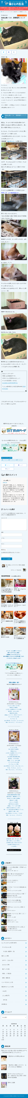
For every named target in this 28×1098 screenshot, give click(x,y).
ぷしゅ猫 (14, 917)
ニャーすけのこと (7, 982)
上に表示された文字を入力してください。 (11, 552)
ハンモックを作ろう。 (13, 880)
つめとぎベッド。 (11, 141)
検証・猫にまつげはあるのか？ (15, 873)
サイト (2, 543)
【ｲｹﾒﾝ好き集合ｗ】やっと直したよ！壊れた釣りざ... (16, 927)
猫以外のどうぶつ (8, 986)
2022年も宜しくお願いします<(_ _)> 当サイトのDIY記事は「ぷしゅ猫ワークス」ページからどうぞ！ (14, 8)
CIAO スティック (11, 920)
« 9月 (2, 1039)
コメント (4, 518)
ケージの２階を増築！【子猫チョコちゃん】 (16, 868)
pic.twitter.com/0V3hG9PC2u (10, 383)
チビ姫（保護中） (8, 951)
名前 (2, 532)
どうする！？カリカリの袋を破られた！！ (16, 888)
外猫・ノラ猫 (6, 973)
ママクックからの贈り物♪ (14, 900)
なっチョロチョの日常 (7, 457)
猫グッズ (16, 870)
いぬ (4, 991)
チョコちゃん (12, 460)
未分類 (4, 1004)
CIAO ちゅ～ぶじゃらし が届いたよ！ (16, 908)
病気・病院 (6, 978)
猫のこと (5, 956)
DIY (13, 870)
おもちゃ (14, 910)
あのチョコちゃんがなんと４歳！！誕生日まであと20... (16, 894)
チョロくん (20, 460)
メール (2, 538)
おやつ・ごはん (15, 921)
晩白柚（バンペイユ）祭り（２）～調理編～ (16, 914)
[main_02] (14, 433)
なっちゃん (5, 460)
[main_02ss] (14, 669)
